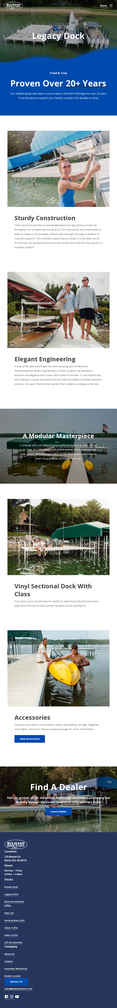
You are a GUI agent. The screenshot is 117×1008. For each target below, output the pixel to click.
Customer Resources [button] (15, 968)
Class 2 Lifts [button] (11, 935)
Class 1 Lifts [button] (11, 927)
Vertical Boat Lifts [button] (14, 920)
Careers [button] (8, 961)
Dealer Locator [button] (12, 975)
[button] (106, 5)
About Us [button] (9, 954)
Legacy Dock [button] (11, 894)
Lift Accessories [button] (13, 942)
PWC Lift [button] (9, 913)
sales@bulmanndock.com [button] (18, 988)
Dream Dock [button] (11, 886)
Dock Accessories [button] (14, 901)
